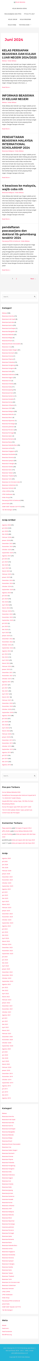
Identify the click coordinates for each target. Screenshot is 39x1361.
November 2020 (7, 706)
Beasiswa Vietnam (8, 488)
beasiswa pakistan (8, 427)
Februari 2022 (6, 666)
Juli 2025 (5, 559)
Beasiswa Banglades (8, 331)
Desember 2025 (7, 543)
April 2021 (5, 694)
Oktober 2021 (6, 678)
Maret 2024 (6, 608)
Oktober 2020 (6, 709)
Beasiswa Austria (7, 325)
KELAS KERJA (12, 25)
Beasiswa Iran (6, 380)
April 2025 (5, 568)
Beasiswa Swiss (7, 470)
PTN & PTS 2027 (29, 14)
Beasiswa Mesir (7, 417)
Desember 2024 (7, 580)
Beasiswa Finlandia (8, 362)
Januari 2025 (6, 577)
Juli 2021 (5, 685)
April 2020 (5, 728)
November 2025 (7, 546)
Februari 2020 (6, 734)
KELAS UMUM (12, 19)
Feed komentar (7, 1331)
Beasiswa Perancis (8, 430)
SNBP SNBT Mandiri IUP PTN (11, 506)
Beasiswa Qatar (7, 436)
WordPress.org (7, 1334)
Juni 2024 (5, 599)
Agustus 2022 (6, 651)
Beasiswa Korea (7, 402)
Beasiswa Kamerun (8, 396)
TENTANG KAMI (24, 25)
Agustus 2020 (6, 715)
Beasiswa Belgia (7, 337)
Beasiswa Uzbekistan (9, 485)
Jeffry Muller (6, 831)
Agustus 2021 (6, 682)
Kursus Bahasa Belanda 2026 (11, 792)
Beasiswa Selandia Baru (9, 445)
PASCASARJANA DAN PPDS (12, 14)
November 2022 (7, 642)
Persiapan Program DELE (23, 828)
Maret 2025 (6, 571)
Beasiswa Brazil (7, 340)
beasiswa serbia (7, 448)
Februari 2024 (6, 611)
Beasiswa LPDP (7, 408)
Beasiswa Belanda (8, 334)
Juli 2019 (5, 755)
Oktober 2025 (6, 549)
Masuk (4, 1325)
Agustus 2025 (6, 556)
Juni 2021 (5, 688)
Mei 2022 (5, 657)
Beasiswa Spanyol (7, 460)
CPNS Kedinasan (7, 494)
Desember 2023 (7, 614)
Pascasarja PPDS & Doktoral (11, 241)
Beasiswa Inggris (7, 377)
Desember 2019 (7, 740)
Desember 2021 (7, 672)
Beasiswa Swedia (7, 466)
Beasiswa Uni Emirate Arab (11, 482)
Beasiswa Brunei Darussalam (11, 344)
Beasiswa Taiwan (7, 473)
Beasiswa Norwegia (8, 424)
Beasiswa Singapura (8, 451)
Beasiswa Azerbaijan (8, 328)
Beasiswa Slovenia (8, 457)
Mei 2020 (5, 725)
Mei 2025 (5, 565)
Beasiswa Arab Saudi (8, 319)
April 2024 (5, 605)
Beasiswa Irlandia (7, 384)
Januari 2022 (6, 669)
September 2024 (7, 589)
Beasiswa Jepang (7, 390)
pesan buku (6, 503)
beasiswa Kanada (7, 399)
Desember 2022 (7, 639)
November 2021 (7, 675)
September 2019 (7, 749)
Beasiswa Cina (6, 347)
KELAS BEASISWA (25, 19)
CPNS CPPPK (6, 491)
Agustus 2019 (6, 752)
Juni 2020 (5, 721)
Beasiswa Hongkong (8, 365)
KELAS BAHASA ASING (19, 8)
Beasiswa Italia (7, 387)
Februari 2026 (6, 537)
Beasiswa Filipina (7, 359)
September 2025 (7, 553)
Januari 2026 (6, 540)
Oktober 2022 (6, 645)
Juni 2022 (5, 654)
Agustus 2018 (6, 765)
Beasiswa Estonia (7, 356)
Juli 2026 (5, 528)
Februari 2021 (6, 700)
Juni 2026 (5, 531)
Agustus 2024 (6, 592)
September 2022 (7, 648)
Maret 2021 (6, 697)
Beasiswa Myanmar (8, 420)
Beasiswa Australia (8, 322)
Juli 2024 (5, 595)
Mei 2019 (5, 761)
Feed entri (5, 1328)
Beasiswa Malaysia (8, 151)
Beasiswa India (7, 371)
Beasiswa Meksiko (8, 414)
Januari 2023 (6, 635)
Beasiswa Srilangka (8, 463)
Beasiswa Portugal (8, 433)
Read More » (6, 87)
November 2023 (7, 617)
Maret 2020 (6, 731)
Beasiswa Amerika (8, 316)
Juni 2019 (5, 758)
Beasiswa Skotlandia (8, 454)
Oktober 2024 (6, 586)
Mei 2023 (5, 629)
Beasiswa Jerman (7, 393)
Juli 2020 (5, 718)
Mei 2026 (5, 534)
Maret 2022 (6, 663)
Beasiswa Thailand (8, 476)
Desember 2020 (7, 703)
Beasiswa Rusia (7, 442)
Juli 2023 (5, 623)
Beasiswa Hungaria (8, 368)
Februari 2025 (6, 574)
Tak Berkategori (7, 510)
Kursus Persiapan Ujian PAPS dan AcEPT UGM (16, 807)
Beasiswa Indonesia (8, 374)
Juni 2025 (5, 562)
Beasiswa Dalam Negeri (9, 350)
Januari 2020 (6, 737)
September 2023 (7, 620)
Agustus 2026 (6, 525)
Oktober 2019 (6, 746)
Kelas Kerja (5, 497)
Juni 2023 (5, 626)
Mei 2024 (5, 602)
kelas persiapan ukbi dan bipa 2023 (23, 840)
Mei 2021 (5, 691)
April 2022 (5, 660)
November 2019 (7, 743)
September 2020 (7, 712)
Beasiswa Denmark (8, 353)
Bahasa (4, 61)
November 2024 (7, 583)
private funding (7, 834)
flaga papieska (6, 828)
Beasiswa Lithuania (8, 405)
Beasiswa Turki (7, 479)
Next (33, 279)
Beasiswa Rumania (8, 439)
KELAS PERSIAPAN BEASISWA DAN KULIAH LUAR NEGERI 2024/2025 (19, 54)
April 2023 (5, 632)
